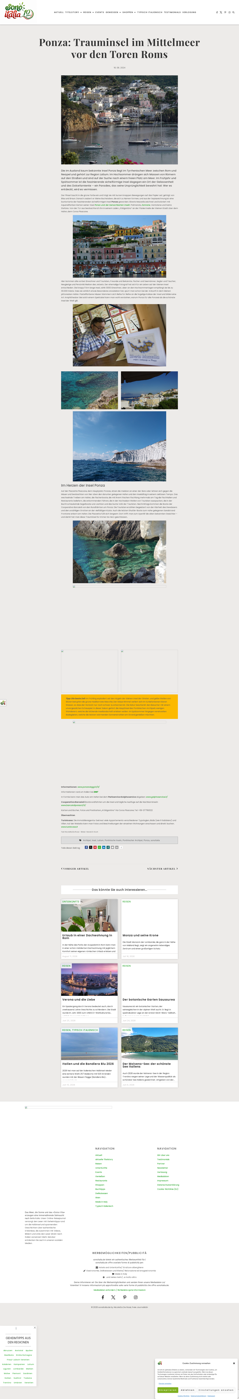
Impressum (211, 1396)
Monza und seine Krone (140, 935)
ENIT (96, 792)
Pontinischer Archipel (133, 840)
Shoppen (127, 12)
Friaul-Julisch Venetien (18, 1359)
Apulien (29, 1350)
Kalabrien (6, 1364)
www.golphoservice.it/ (157, 796)
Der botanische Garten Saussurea (149, 1000)
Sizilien (8, 1378)
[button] (234, 1363)
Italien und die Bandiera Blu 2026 (88, 1064)
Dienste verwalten (165, 1383)
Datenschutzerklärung (198, 1396)
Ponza (146, 840)
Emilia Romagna (24, 1355)
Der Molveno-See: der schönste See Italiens (147, 1065)
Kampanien (19, 1364)
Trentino (7, 1382)
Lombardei (18, 1369)
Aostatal (19, 1350)
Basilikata (9, 1355)
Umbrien (18, 1382)
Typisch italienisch (149, 12)
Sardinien (27, 1373)
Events (99, 12)
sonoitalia (155, 840)
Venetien (29, 1382)
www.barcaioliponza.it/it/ (73, 805)
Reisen (87, 12)
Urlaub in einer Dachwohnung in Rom (87, 936)
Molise (7, 1373)
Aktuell (59, 12)
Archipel (87, 840)
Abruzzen (7, 1350)
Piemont (17, 1373)
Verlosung (189, 12)
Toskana (28, 1378)
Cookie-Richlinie (183, 1396)
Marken (29, 1369)
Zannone (146, 205)
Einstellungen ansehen (216, 1390)
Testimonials (172, 12)
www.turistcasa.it (69, 826)
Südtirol (17, 1378)
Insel (94, 840)
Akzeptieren (168, 1390)
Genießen (112, 12)
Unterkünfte (70, 901)
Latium (100, 840)
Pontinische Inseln (113, 840)
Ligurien (7, 1369)
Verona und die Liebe (78, 1000)
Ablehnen (188, 1390)
